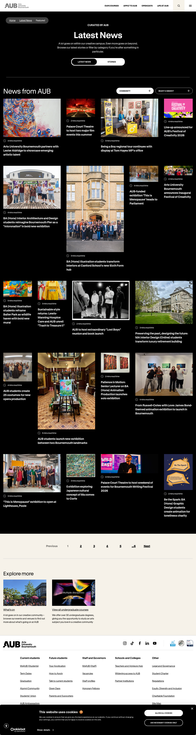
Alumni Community (29, 688)
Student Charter (160, 673)
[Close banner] (192, 709)
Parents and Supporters (61, 695)
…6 (134, 546)
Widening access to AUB (127, 673)
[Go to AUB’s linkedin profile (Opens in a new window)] (147, 643)
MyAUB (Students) (29, 666)
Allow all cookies (163, 713)
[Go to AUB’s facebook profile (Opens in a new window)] (140, 643)
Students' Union (28, 695)
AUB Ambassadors (29, 703)
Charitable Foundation (163, 695)
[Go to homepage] (26, 644)
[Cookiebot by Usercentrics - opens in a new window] (18, 730)
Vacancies (87, 673)
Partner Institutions (124, 681)
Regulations (158, 681)
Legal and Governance (163, 666)
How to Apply (56, 673)
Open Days (54, 688)
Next (147, 546)
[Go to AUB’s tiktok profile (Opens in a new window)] (132, 643)
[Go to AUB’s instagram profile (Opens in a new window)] (125, 643)
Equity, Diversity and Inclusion (167, 688)
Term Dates (26, 673)
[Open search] (179, 6)
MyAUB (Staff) (89, 666)
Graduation (26, 681)
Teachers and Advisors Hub (129, 666)
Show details (43, 730)
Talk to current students (61, 681)
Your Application (57, 666)
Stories (112, 62)
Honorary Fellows (91, 688)
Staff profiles (88, 681)
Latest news (84, 62)
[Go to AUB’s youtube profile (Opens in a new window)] (155, 643)
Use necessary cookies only (163, 723)
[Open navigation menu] (190, 6)
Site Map (156, 703)
